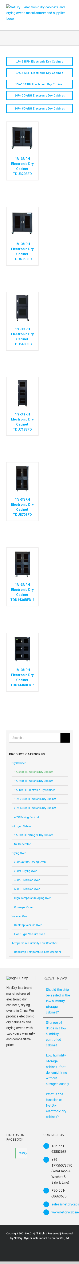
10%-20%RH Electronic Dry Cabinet (35, 798)
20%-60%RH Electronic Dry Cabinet (35, 808)
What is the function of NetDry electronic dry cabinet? (56, 1105)
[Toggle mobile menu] (71, 24)
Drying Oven (19, 853)
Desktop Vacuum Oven (28, 925)
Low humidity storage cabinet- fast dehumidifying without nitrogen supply (57, 1069)
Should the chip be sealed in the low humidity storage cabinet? (58, 1001)
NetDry (23, 1153)
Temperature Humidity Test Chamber (34, 943)
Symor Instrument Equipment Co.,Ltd (46, 1238)
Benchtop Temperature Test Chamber (37, 951)
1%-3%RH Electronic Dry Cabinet (33, 771)
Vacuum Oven (20, 916)
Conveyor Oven (23, 907)
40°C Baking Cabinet (26, 817)
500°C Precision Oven (27, 889)
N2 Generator (22, 844)
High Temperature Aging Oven (32, 898)
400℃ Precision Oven (27, 879)
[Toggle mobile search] (63, 24)
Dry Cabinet (19, 763)
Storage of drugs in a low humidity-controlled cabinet (56, 1034)
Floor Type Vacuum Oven (29, 934)
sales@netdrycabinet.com (62, 1204)
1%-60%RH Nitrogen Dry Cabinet (33, 835)
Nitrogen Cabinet (22, 826)
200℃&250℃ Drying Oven (30, 861)
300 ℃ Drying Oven (25, 870)
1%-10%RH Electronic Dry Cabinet (34, 789)
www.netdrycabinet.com (62, 1212)
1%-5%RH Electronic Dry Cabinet (33, 780)
